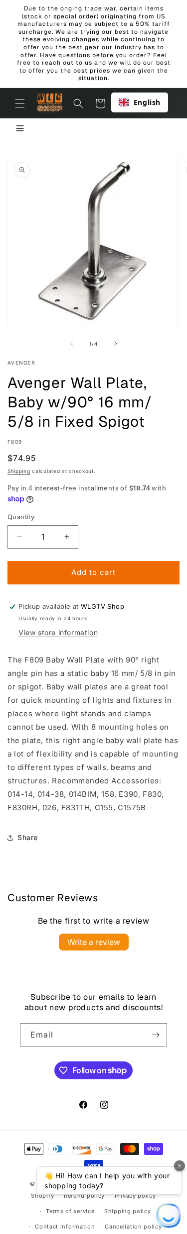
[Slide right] (116, 344)
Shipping (18, 471)
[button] (20, 103)
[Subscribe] (156, 1034)
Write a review (93, 942)
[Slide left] (72, 344)
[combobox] (139, 102)
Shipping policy (127, 1211)
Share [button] (27, 837)
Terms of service (70, 1211)
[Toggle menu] (20, 129)
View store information (58, 632)
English (147, 102)
